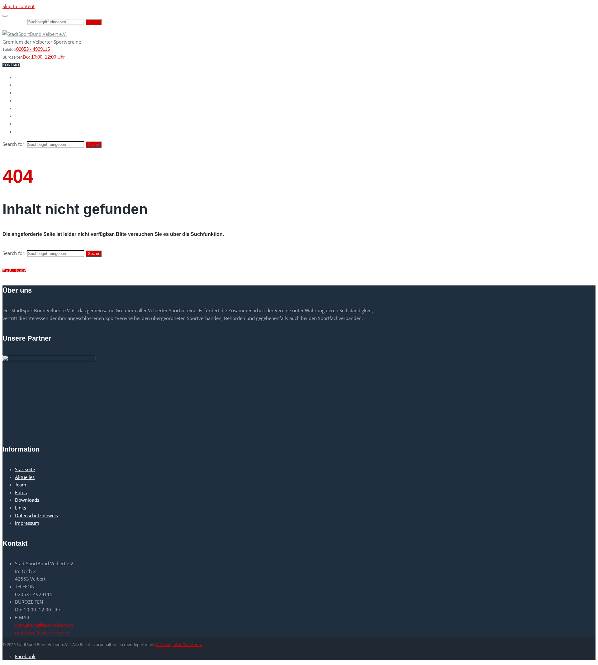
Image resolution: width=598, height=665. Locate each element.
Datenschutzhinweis (36, 515)
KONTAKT (11, 65)
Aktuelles (28, 85)
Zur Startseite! (14, 271)
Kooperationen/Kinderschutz (53, 92)
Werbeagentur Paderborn (178, 644)
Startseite (29, 77)
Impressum (27, 523)
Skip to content (18, 6)
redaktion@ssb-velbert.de (42, 632)
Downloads (30, 124)
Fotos (23, 116)
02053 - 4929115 (33, 49)
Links (21, 131)
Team (21, 108)
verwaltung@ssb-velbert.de (44, 625)
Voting (24, 100)
